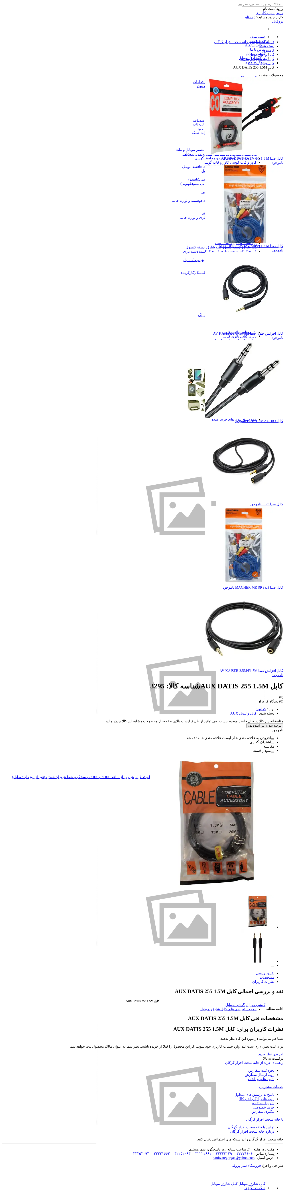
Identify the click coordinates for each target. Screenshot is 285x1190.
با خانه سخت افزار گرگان (264, 1119)
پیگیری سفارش (262, 1111)
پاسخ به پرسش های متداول (254, 1094)
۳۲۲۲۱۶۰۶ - (242, 1153)
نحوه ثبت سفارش (261, 1070)
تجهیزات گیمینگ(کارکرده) (199, 273)
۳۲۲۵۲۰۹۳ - (180, 1153)
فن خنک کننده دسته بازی (238, 251)
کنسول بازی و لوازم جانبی (198, 217)
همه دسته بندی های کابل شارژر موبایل (228, 1009)
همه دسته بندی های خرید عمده (234, 419)
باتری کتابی (248, 336)
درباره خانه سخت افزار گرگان (252, 1131)
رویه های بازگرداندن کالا (256, 1099)
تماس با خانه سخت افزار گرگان (251, 1127)
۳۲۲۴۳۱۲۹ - (221, 1153)
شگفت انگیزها (254, 1188)
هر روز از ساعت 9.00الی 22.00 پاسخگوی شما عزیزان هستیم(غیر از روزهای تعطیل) (73, 777)
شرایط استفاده (263, 1103)
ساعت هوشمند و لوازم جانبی (192, 200)
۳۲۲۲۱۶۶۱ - (201, 1153)
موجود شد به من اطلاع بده (264, 725)
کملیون (261, 709)
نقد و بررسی (265, 973)
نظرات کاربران (263, 982)
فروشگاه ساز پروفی (246, 1165)
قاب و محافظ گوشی (210, 158)
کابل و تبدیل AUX (243, 713)
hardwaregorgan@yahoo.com (233, 1158)
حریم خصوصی (263, 1107)
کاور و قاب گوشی (243, 162)
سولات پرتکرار (254, 45)
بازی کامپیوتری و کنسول (201, 260)
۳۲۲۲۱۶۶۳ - (159, 1153)
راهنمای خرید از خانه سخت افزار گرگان (254, 1063)
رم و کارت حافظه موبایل (200, 167)
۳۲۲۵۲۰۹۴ (141, 1153)
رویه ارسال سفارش (259, 1075)
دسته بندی (257, 37)
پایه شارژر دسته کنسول (203, 247)
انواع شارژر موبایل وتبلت (201, 154)
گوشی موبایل (255, 1005)
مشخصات (266, 977)
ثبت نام (250, 17)
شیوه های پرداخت (261, 1079)
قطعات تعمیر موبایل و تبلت (195, 150)
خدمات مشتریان (271, 1087)
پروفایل (277, 21)
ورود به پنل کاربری (269, 13)
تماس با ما (257, 49)
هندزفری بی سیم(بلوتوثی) (199, 183)
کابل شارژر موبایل (251, 1184)
